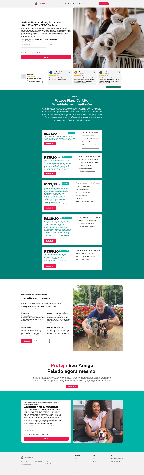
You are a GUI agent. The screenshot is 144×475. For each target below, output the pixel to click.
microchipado (28, 316)
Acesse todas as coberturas (90, 148)
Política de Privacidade (39, 53)
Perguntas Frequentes (41, 341)
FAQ (65, 3)
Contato (75, 3)
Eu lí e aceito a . (34, 53)
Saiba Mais (49, 144)
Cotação (105, 3)
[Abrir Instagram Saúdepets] (25, 467)
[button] (121, 78)
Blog (61, 3)
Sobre (69, 3)
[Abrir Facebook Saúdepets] (22, 467)
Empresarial (82, 3)
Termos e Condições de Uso (116, 458)
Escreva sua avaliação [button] (35, 81)
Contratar (27, 341)
